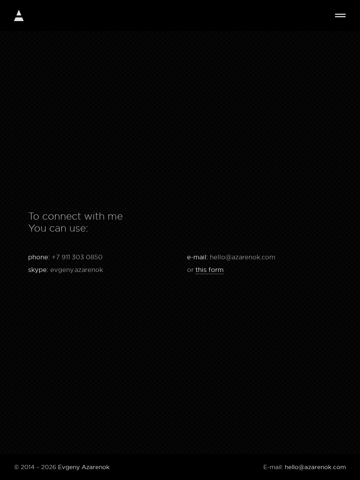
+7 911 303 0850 (77, 257)
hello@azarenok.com (242, 257)
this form (209, 269)
